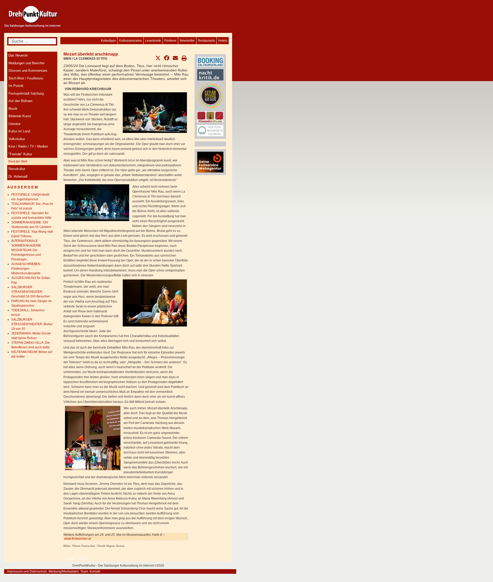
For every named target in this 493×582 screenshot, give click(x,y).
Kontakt (95, 571)
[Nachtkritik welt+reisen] (210, 74)
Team (84, 571)
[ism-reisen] (210, 130)
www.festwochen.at (77, 538)
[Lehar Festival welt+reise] (210, 95)
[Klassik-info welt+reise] (210, 117)
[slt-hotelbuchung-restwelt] (210, 61)
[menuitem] (223, 40)
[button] (157, 58)
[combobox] (32, 41)
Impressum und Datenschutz (27, 571)
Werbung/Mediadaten (64, 571)
